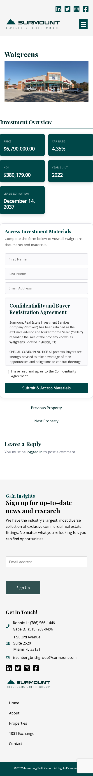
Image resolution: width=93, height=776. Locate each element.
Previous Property (46, 407)
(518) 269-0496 (40, 629)
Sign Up (23, 587)
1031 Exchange (21, 733)
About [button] (14, 713)
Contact (15, 743)
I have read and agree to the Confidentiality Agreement (43, 373)
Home (14, 702)
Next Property (46, 420)
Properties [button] (18, 723)
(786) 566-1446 (42, 622)
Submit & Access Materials (46, 387)
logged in (34, 451)
